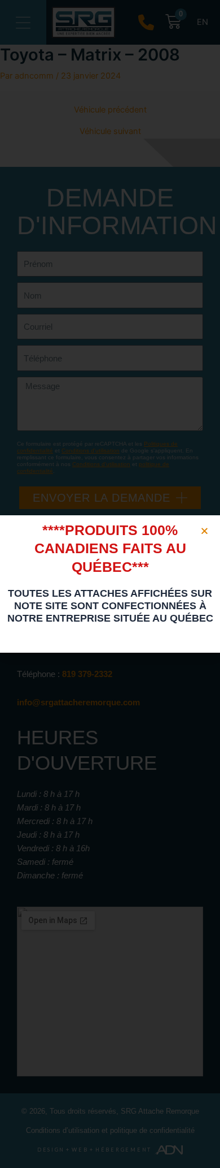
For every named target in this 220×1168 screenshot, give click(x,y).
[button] (204, 531)
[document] (110, 584)
